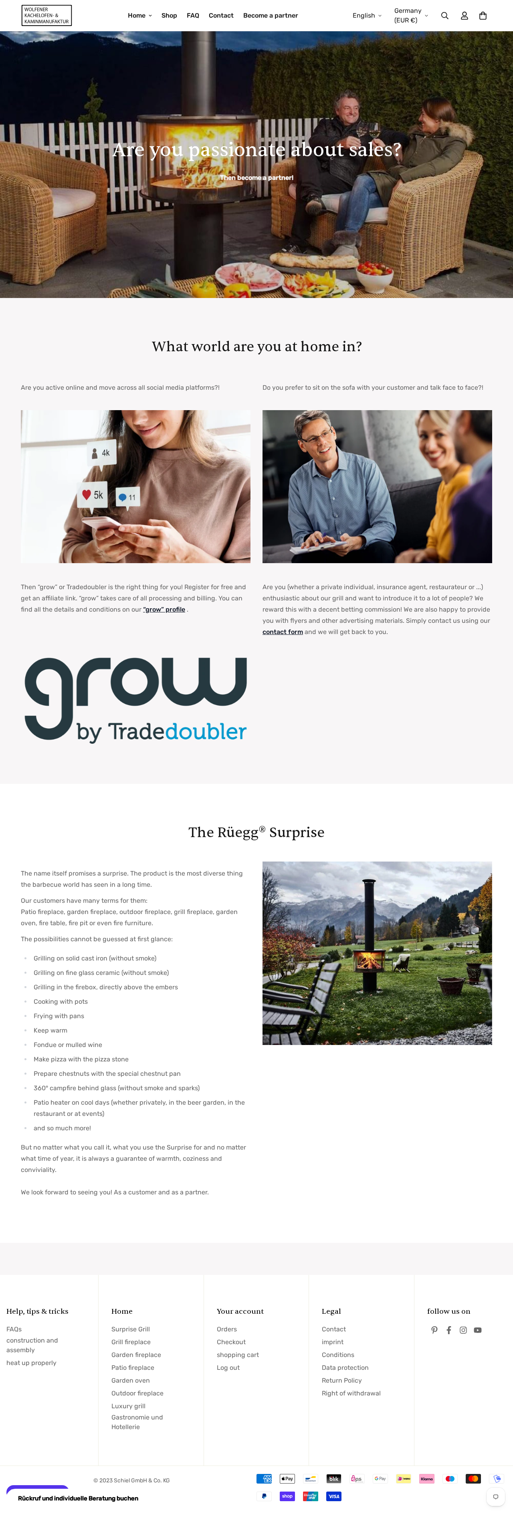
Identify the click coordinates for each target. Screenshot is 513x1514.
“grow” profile (164, 609)
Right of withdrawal (351, 1393)
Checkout (231, 1342)
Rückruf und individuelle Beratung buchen (78, 1498)
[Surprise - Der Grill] (47, 15)
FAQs (14, 1329)
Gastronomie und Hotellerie (137, 1422)
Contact (221, 15)
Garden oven (130, 1380)
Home (136, 15)
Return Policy (342, 1380)
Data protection (345, 1367)
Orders (227, 1329)
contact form (283, 632)
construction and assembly (32, 1345)
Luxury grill (128, 1406)
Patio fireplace (132, 1367)
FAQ (193, 15)
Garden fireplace (136, 1355)
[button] (481, 15)
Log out (228, 1367)
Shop (169, 15)
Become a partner (270, 15)
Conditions (338, 1355)
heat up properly (31, 1363)
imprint (332, 1342)
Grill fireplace (131, 1342)
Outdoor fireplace (137, 1393)
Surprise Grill (130, 1329)
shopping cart (238, 1355)
